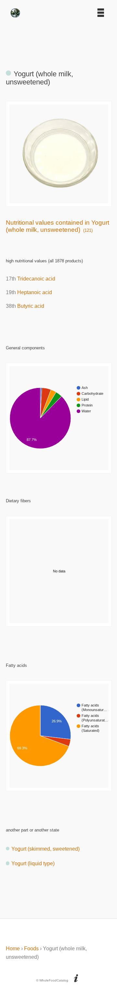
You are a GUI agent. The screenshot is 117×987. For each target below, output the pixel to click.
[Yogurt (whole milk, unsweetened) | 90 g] (59, 201)
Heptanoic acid (34, 292)
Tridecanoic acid (36, 278)
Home (13, 948)
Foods (31, 948)
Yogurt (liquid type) (33, 863)
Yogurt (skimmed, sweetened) (45, 849)
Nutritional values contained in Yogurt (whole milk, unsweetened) (57, 226)
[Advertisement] (58, 40)
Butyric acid (30, 306)
